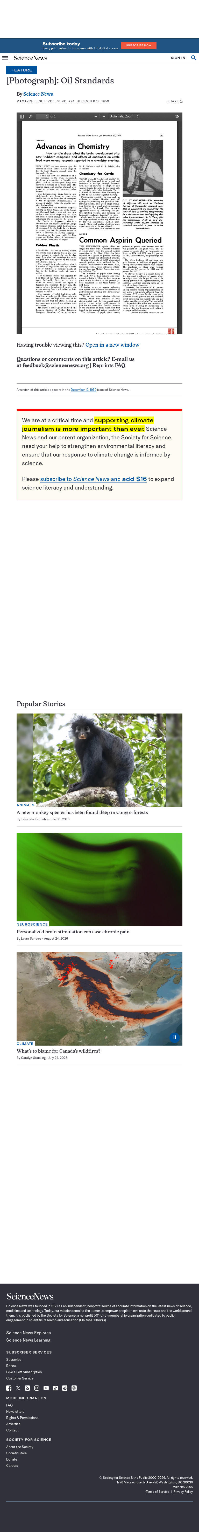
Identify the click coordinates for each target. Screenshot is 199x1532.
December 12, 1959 (83, 390)
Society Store (16, 1453)
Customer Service (19, 1378)
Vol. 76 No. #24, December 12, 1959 (78, 101)
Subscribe (13, 1359)
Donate (11, 1459)
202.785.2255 (183, 1487)
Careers (12, 1465)
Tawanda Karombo (34, 819)
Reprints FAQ (109, 365)
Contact (12, 1430)
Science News (38, 94)
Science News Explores (28, 1332)
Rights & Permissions (22, 1418)
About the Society (19, 1447)
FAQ (9, 1405)
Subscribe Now (139, 45)
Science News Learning (28, 1340)
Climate (25, 1044)
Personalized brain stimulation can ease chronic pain (73, 932)
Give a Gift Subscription (24, 1372)
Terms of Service (157, 1492)
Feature (21, 70)
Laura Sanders (31, 938)
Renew (11, 1366)
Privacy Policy (183, 1492)
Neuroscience (32, 924)
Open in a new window (112, 345)
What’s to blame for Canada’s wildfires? (59, 1051)
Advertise (13, 1424)
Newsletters (15, 1411)
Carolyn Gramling (33, 1058)
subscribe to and (93, 479)
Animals (25, 805)
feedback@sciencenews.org (56, 365)
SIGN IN (178, 58)
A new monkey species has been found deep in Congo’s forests (82, 813)
